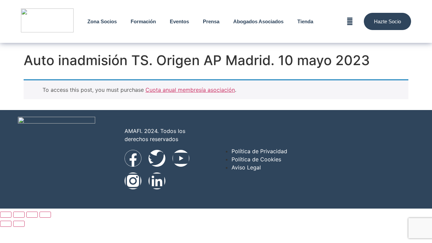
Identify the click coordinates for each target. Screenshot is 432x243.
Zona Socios (102, 21)
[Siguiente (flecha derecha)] (19, 224)
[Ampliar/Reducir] (5, 215)
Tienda (305, 21)
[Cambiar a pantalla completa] (19, 215)
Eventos (179, 21)
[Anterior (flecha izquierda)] (5, 224)
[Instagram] (133, 180)
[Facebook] (133, 158)
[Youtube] (180, 158)
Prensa (211, 21)
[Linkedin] (156, 180)
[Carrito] (350, 21)
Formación (143, 21)
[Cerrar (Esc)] (45, 215)
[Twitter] (156, 158)
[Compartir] (32, 215)
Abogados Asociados (258, 21)
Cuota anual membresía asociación (190, 89)
